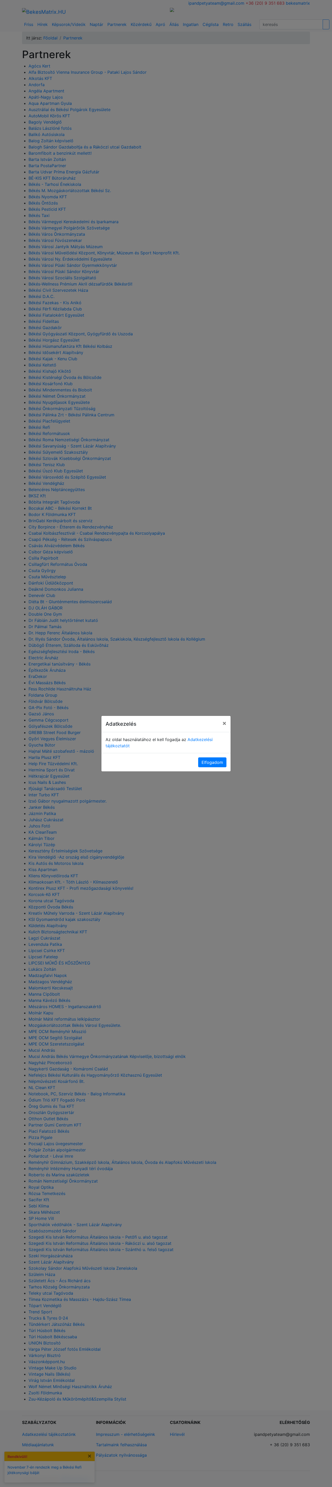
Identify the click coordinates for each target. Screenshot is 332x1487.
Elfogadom (212, 762)
